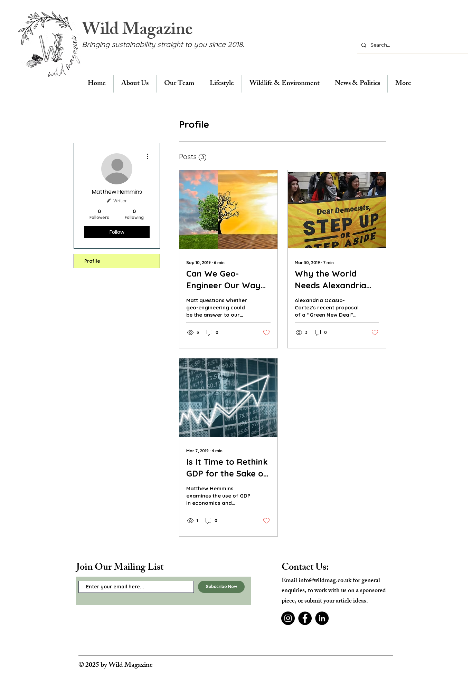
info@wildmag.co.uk (325, 581)
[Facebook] (305, 618)
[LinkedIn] (322, 618)
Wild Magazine (137, 31)
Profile (92, 261)
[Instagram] (288, 618)
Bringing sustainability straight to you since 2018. (163, 44)
